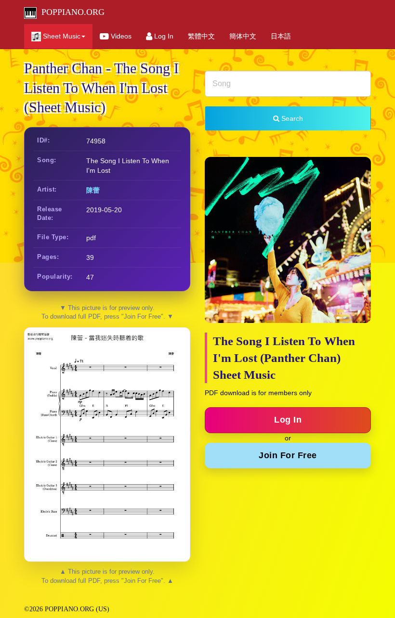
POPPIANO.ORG (71, 12)
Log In (162, 36)
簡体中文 (242, 36)
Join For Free (288, 455)
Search (291, 118)
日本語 (281, 36)
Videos (120, 36)
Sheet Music (60, 36)
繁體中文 (201, 36)
